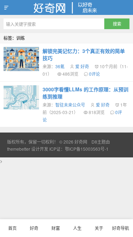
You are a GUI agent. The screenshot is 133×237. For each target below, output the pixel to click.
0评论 (94, 74)
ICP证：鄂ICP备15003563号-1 (79, 149)
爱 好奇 (82, 66)
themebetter (18, 149)
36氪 (60, 66)
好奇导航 (120, 228)
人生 (77, 228)
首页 (12, 228)
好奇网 (66, 7)
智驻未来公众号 (70, 105)
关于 (99, 228)
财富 (55, 228)
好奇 (34, 228)
